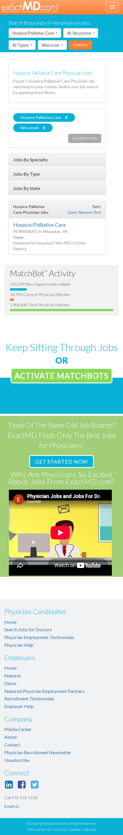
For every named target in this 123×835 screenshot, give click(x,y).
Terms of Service (39, 829)
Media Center (17, 729)
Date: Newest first (84, 212)
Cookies (74, 829)
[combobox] (35, 33)
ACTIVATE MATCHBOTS (61, 376)
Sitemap (90, 829)
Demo (10, 683)
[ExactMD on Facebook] (21, 784)
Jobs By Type (26, 174)
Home (10, 622)
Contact (12, 744)
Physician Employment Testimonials (39, 637)
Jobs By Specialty (30, 159)
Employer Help (19, 706)
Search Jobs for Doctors (28, 629)
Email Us (11, 806)
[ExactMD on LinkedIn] (8, 784)
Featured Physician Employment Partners (44, 691)
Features (12, 675)
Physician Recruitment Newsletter (37, 752)
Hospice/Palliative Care (39, 225)
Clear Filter (84, 138)
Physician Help (18, 645)
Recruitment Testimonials (29, 698)
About (10, 737)
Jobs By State (26, 188)
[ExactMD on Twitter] (34, 784)
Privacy (60, 829)
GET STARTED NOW (61, 461)
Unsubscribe (16, 760)
